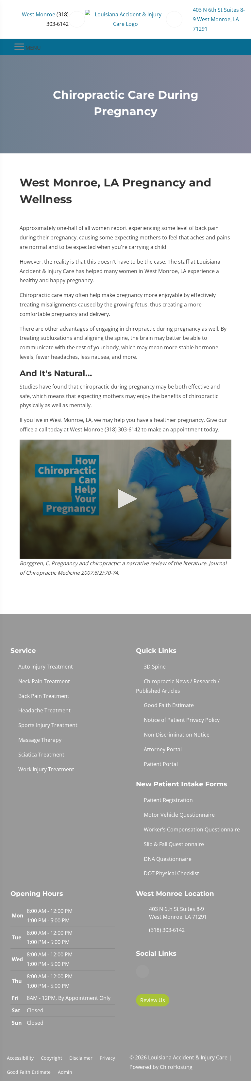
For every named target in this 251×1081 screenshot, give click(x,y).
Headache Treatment (44, 710)
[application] (125, 499)
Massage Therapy (39, 739)
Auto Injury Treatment (45, 666)
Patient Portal (161, 764)
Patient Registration (168, 800)
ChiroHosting (176, 1067)
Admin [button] (65, 1072)
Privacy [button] (107, 1058)
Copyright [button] (51, 1058)
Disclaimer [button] (80, 1058)
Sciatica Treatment (41, 754)
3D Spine (155, 666)
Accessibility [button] (20, 1058)
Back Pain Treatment (43, 696)
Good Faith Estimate (169, 705)
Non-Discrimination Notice (176, 734)
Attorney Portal (163, 749)
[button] (125, 498)
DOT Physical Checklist (171, 873)
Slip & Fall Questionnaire (174, 844)
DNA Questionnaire (168, 859)
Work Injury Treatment (46, 769)
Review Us (152, 1000)
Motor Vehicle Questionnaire (179, 814)
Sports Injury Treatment (47, 725)
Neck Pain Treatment (44, 681)
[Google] (142, 971)
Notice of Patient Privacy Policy (182, 720)
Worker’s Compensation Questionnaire (192, 829)
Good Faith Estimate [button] (29, 1072)
